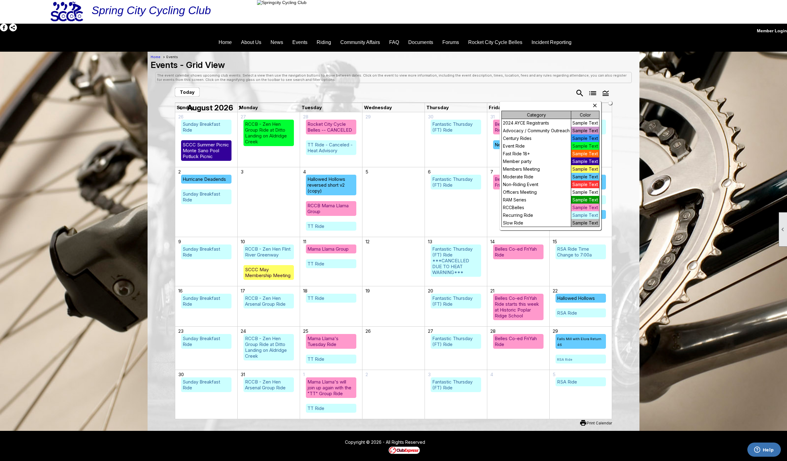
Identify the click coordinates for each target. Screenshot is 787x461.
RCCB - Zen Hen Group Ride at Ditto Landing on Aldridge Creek (266, 133)
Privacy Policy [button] (474, 442)
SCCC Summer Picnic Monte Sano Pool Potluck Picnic (206, 150)
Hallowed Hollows (576, 298)
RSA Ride (567, 313)
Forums (450, 42)
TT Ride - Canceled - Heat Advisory (330, 147)
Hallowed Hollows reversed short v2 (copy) (326, 185)
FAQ (394, 42)
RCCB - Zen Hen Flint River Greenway (268, 252)
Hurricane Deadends (204, 179)
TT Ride (315, 226)
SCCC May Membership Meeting (268, 272)
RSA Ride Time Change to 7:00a (574, 252)
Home (225, 42)
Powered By (378, 450)
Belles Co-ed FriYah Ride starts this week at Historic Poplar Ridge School (517, 307)
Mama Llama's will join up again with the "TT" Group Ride (329, 387)
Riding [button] (324, 42)
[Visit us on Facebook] (4, 27)
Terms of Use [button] (444, 442)
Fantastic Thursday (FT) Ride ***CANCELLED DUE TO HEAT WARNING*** (452, 260)
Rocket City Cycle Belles (495, 42)
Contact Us (328, 442)
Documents (420, 42)
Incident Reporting (551, 42)
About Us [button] (251, 42)
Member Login (772, 30)
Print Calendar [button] (599, 423)
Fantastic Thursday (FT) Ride (452, 127)
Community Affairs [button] (360, 42)
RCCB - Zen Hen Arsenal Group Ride (265, 301)
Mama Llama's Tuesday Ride (322, 341)
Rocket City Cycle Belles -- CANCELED (329, 127)
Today (187, 92)
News (277, 42)
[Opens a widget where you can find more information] (764, 450)
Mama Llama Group (328, 249)
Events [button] (299, 42)
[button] (605, 93)
